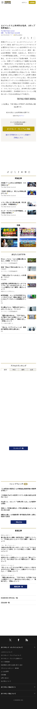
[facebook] (18, 640)
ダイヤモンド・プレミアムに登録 (18, 129)
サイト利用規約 (5, 662)
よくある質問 (5, 671)
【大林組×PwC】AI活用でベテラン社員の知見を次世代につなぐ (18, 496)
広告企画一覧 (5, 602)
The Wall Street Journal (7, 31)
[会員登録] (32, 2)
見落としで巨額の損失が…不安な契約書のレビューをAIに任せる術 (18, 509)
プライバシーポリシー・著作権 (10, 668)
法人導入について (6, 681)
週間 (22, 370)
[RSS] (26, 640)
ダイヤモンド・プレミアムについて (11, 655)
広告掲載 (3, 675)
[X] (10, 640)
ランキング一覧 (18, 448)
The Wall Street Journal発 (12, 33)
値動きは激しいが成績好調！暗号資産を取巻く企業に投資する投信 (18, 516)
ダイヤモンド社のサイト (8, 687)
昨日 (14, 370)
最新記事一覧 (18, 586)
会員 (31, 370)
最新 (5, 370)
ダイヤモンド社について (8, 693)
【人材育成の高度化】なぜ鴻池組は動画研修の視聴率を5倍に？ (18, 490)
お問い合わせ (5, 678)
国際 (2, 33)
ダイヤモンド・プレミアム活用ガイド (11, 658)
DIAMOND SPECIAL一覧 (9, 598)
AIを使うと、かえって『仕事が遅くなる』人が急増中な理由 (18, 503)
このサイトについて (6, 652)
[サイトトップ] (8, 2)
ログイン (24, 2)
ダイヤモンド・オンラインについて (12, 647)
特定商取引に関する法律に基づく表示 (11, 665)
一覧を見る (18, 522)
